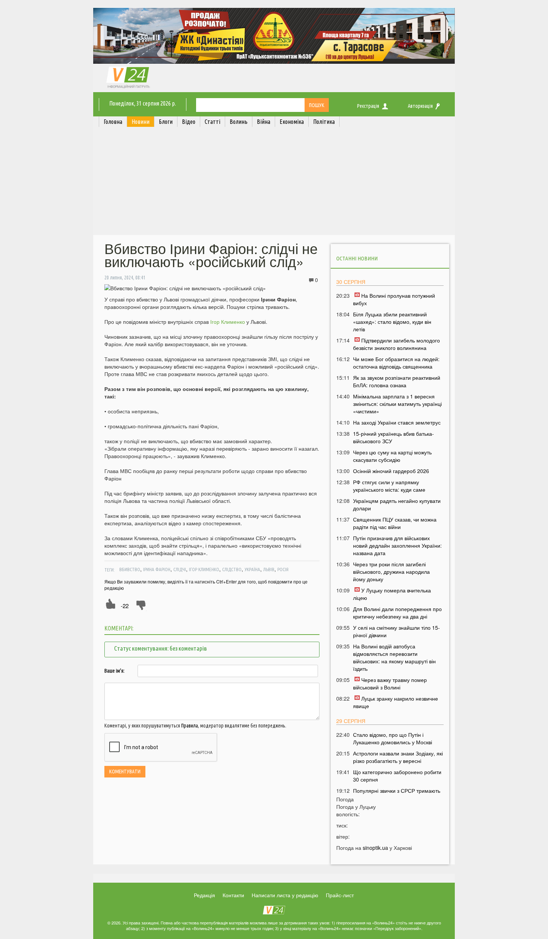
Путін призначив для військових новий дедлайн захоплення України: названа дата (397, 545)
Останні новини (357, 258)
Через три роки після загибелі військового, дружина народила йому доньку (391, 571)
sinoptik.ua (375, 847)
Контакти (233, 895)
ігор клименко (204, 569)
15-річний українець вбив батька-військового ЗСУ (393, 437)
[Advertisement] (274, 183)
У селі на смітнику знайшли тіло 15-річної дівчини (396, 631)
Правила (189, 726)
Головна (113, 121)
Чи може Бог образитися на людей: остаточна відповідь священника (396, 362)
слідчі (179, 569)
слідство (232, 569)
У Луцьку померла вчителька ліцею (392, 593)
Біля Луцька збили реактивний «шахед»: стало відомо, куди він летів (392, 321)
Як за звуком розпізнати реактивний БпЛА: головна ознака (396, 381)
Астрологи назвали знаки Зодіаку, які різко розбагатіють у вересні (398, 756)
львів (268, 569)
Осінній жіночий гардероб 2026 (391, 471)
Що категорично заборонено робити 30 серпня (397, 775)
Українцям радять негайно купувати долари (397, 504)
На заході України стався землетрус (397, 422)
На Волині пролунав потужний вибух (394, 299)
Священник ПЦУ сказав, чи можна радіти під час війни (395, 523)
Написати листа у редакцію (285, 895)
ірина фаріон (156, 569)
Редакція (204, 895)
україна (252, 569)
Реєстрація (368, 106)
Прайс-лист (340, 895)
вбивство (129, 569)
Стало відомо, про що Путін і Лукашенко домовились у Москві (392, 738)
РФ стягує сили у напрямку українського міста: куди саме (389, 485)
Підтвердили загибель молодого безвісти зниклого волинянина (396, 344)
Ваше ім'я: (114, 671)
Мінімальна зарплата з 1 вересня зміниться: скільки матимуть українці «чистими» (397, 403)
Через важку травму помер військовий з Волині (390, 683)
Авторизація (420, 106)
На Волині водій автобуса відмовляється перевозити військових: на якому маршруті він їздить (394, 657)
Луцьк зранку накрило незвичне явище (395, 702)
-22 (125, 606)
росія (283, 569)
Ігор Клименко (227, 321)
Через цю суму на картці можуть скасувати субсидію (392, 455)
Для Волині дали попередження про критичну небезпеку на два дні (397, 612)
